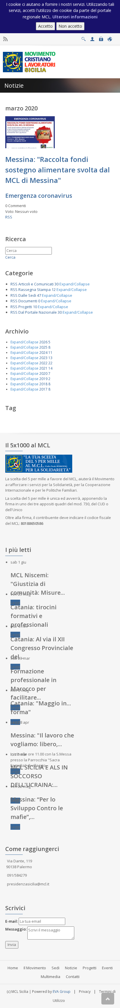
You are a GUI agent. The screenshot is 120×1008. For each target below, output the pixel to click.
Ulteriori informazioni (75, 17)
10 (35, 306)
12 (54, 289)
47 (39, 295)
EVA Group (61, 991)
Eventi (107, 967)
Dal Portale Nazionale (37, 312)
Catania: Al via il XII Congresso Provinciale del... (41, 648)
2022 (43, 363)
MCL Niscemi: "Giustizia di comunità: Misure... (37, 583)
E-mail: (11, 921)
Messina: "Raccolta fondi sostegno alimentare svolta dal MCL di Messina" (57, 169)
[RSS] (5, 39)
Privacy (85, 991)
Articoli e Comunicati (36, 284)
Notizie (71, 967)
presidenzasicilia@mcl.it (28, 884)
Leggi (15, 602)
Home (13, 967)
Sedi (55, 967)
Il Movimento (35, 967)
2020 (43, 373)
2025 (43, 347)
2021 (43, 368)
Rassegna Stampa (34, 289)
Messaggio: (16, 929)
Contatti (73, 976)
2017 (43, 389)
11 (50, 352)
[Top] (107, 999)
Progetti (25, 306)
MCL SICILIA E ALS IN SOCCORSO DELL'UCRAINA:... (39, 776)
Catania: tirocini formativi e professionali (33, 616)
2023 (43, 357)
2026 (43, 342)
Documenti (27, 300)
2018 (43, 384)
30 (56, 284)
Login (100, 37)
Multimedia (50, 976)
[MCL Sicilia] (30, 61)
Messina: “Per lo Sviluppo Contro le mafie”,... (36, 808)
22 (50, 363)
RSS (8, 217)
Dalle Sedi (27, 295)
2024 (43, 352)
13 (50, 357)
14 (50, 368)
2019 (43, 378)
